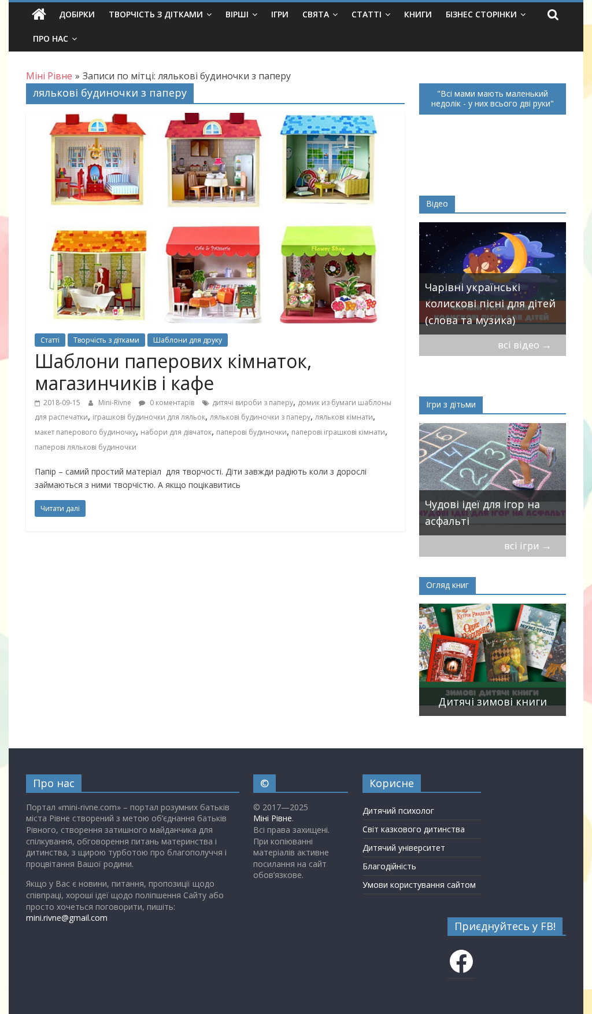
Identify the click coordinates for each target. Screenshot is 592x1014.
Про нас (50, 38)
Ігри (279, 14)
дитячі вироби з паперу (252, 402)
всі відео (525, 344)
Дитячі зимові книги (492, 701)
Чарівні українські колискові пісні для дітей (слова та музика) (458, 304)
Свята (315, 14)
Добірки (77, 14)
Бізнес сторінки (481, 14)
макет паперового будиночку (85, 432)
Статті (367, 14)
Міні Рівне (272, 818)
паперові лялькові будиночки (85, 447)
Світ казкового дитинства (413, 829)
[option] (460, 278)
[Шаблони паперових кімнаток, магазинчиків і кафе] (215, 119)
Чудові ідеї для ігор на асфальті (465, 512)
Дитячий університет (403, 847)
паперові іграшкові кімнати (338, 432)
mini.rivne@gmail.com (67, 917)
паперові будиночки (251, 432)
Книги (418, 14)
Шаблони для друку (187, 340)
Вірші (237, 14)
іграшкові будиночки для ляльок (148, 417)
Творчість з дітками (156, 14)
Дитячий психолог (398, 810)
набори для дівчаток (176, 432)
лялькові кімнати (344, 417)
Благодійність (389, 866)
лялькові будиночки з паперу (260, 417)
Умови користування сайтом (419, 884)
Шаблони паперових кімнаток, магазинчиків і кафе (173, 371)
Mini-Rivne (115, 402)
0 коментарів (171, 402)
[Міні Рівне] (39, 14)
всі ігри (528, 545)
